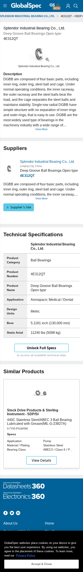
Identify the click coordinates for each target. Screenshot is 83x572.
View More (41, 129)
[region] (41, 551)
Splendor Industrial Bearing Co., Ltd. (47, 161)
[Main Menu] (6, 6)
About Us (10, 523)
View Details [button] (41, 460)
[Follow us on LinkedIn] (18, 514)
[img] (68, 6)
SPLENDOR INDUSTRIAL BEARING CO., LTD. (27, 16)
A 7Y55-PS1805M (17, 428)
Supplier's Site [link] (20, 207)
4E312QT (27, 175)
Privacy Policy (25, 555)
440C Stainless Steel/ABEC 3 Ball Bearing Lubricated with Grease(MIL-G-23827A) (39, 421)
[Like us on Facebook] (5, 514)
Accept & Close (41, 564)
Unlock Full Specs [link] (41, 348)
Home (49, 523)
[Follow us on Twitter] (12, 514)
